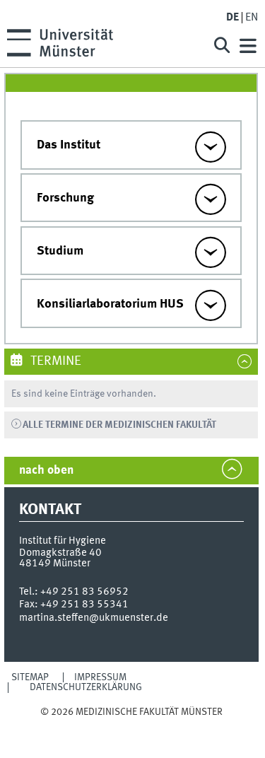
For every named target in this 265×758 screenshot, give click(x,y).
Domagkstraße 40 (60, 553)
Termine (54, 361)
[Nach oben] (131, 725)
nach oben (46, 471)
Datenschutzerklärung (86, 687)
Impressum (100, 677)
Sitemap (30, 677)
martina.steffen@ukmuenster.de (93, 618)
